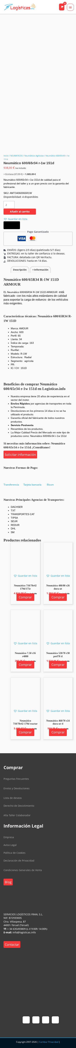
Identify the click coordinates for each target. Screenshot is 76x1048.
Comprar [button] (25, 597)
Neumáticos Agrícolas (34, 155)
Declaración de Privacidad (19, 860)
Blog (8, 882)
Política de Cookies (14, 852)
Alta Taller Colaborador (17, 815)
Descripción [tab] (20, 269)
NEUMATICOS (16, 155)
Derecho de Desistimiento (19, 805)
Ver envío (12, 225)
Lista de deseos (13, 798)
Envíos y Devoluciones (17, 788)
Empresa (9, 837)
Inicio (6, 155)
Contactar (12, 944)
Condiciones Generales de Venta (23, 870)
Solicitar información (20, 454)
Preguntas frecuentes (16, 778)
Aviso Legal (10, 845)
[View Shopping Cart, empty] (61, 7)
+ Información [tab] (40, 269)
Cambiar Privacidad (48, 1041)
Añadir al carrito (20, 211)
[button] (15, 219)
